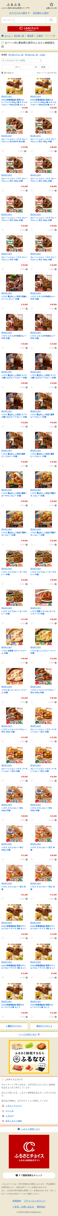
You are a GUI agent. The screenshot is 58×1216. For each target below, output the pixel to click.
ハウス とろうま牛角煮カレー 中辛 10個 (42, 337)
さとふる (10, 1111)
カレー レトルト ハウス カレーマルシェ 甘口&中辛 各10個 (14, 140)
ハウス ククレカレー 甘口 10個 (42, 888)
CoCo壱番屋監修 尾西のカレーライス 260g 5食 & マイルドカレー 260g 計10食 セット (43, 102)
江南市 (40, 36)
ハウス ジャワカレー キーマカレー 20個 (43, 573)
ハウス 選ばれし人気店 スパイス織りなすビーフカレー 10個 (14, 415)
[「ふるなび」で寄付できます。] (26, 112)
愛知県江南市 (6, 96)
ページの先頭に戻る (27, 1034)
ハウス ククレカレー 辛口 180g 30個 (12, 809)
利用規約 (17, 1201)
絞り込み (8, 73)
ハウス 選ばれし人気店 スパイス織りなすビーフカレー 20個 (43, 376)
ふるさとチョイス (14, 1106)
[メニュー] (25, 151)
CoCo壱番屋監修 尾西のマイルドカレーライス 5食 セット (42, 927)
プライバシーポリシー (34, 1201)
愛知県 (30, 36)
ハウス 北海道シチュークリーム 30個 (13, 652)
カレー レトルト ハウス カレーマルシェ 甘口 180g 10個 (43, 219)
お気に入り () (51, 8)
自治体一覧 (19, 36)
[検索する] (51, 20)
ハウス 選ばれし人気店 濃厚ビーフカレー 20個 (13, 455)
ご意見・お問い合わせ (23, 1207)
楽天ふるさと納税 (14, 1121)
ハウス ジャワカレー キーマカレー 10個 (14, 612)
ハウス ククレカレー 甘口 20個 (13, 888)
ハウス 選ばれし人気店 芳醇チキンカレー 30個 (43, 494)
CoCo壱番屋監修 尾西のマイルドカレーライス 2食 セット (42, 966)
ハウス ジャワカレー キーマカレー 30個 (14, 573)
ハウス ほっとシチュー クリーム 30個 (14, 691)
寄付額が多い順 (31, 55)
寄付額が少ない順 (15, 55)
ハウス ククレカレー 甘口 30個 (42, 848)
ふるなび (10, 1116)
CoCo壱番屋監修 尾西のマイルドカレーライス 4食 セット (13, 966)
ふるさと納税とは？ (30, 1129)
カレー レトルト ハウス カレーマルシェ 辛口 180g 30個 (43, 140)
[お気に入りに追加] (2, 112)
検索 (43, 67)
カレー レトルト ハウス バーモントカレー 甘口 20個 (14, 770)
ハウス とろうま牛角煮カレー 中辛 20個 (13, 337)
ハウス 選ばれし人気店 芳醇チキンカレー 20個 (14, 533)
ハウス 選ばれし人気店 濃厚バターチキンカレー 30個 (14, 494)
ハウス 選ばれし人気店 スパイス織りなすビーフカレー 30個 (14, 376)
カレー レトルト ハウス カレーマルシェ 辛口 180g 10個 (43, 258)
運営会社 (41, 1207)
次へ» (44, 1026)
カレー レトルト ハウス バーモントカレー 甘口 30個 (43, 730)
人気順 (42, 55)
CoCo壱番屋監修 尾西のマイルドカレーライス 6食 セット (13, 927)
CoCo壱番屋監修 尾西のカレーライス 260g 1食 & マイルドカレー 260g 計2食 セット (14, 102)
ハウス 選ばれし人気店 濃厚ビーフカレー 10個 (42, 455)
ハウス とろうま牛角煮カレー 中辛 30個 (42, 297)
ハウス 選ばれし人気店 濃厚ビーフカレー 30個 (42, 415)
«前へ (14, 1026)
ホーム (8, 36)
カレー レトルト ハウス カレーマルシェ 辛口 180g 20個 (14, 179)
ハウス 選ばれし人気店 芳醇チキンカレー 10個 (43, 533)
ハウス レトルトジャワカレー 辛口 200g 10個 (13, 730)
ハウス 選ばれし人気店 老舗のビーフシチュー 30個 (14, 297)
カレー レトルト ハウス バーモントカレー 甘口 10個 (43, 770)
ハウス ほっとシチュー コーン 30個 (43, 652)
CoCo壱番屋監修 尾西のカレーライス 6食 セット (12, 1006)
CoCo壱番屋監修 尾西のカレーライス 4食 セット (41, 1006)
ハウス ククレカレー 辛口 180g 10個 (12, 848)
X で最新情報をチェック (30, 1175)
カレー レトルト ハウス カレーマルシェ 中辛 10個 (14, 258)
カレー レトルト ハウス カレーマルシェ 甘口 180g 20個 (14, 219)
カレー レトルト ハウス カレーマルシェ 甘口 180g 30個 (43, 179)
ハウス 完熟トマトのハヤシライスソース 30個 (42, 612)
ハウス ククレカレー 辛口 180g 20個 (41, 809)
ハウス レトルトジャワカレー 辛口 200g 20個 (42, 691)
